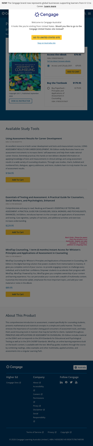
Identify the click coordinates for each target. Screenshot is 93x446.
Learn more (50, 6)
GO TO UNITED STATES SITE (46, 37)
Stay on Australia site (46, 43)
